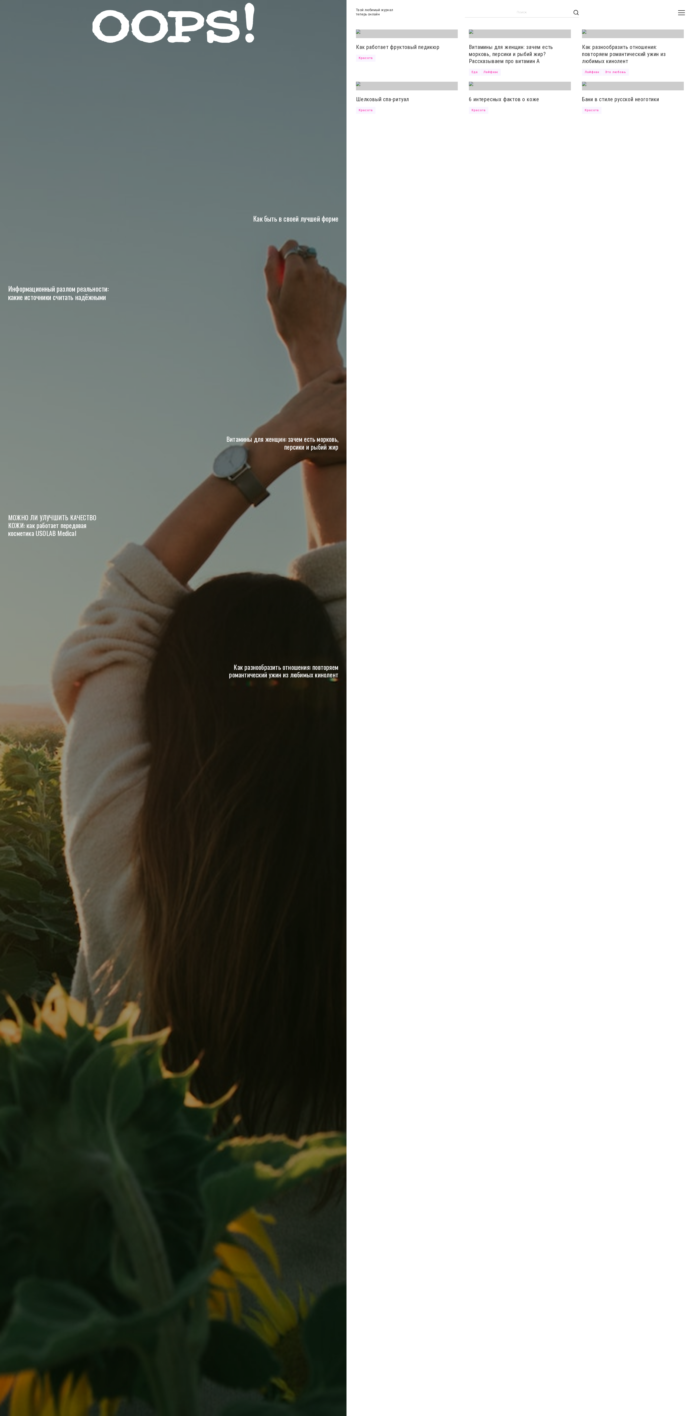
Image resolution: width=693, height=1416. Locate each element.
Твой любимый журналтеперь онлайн (374, 12)
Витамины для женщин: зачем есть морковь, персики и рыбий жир (282, 443)
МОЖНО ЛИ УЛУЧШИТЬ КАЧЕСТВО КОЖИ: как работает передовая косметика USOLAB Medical (52, 525)
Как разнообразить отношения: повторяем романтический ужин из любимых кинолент (283, 671)
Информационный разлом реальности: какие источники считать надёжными (58, 292)
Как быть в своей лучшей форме (295, 218)
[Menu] (681, 12)
